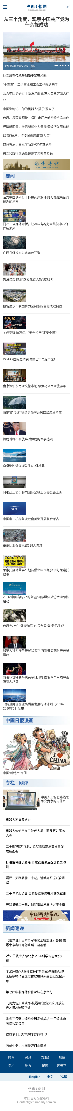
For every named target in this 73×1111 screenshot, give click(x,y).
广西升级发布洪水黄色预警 (21, 253)
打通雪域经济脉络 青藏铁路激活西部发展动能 (36, 865)
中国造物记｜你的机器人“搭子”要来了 (29, 109)
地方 (28, 1065)
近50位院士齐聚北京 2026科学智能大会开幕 (35, 958)
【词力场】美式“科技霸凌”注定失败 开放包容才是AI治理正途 (35, 1005)
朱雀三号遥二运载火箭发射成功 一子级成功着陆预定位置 (36, 1021)
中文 (50, 1076)
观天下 (61, 1065)
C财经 (45, 1057)
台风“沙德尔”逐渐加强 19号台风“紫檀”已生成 (33, 626)
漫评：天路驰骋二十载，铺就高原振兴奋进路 (35, 880)
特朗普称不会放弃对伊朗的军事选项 (28, 439)
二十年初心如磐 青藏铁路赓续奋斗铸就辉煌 (36, 893)
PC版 (63, 1076)
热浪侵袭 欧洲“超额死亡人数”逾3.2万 (28, 279)
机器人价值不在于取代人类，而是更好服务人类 (35, 833)
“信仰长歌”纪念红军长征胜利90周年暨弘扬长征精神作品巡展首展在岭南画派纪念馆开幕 (35, 976)
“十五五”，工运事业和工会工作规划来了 (30, 84)
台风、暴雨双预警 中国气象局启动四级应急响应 (36, 118)
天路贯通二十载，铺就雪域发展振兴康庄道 (35, 904)
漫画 (45, 1065)
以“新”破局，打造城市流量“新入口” (26, 135)
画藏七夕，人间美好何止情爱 (26, 1045)
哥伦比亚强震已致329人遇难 (22, 545)
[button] (56, 65)
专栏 (10, 782)
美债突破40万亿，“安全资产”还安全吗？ (30, 332)
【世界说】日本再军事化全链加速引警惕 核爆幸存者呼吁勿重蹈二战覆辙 (36, 943)
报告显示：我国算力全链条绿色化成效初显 (32, 306)
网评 (23, 782)
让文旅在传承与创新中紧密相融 (25, 75)
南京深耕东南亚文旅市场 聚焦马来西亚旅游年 (34, 386)
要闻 (10, 175)
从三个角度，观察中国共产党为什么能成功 (36, 22)
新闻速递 (14, 928)
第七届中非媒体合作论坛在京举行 (29, 992)
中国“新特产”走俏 (15, 773)
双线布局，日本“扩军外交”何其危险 (27, 144)
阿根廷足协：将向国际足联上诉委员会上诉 (32, 492)
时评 (11, 1057)
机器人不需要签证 (18, 820)
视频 (62, 1057)
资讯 (28, 1057)
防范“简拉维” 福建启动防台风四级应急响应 (32, 412)
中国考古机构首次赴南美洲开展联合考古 (31, 519)
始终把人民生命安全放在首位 (20, 66)
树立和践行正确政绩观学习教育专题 (28, 153)
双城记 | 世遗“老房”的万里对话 (26, 1034)
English (34, 1076)
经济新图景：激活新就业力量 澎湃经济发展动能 (36, 126)
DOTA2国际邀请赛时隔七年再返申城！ (30, 359)
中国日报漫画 (19, 720)
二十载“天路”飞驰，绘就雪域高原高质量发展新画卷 (35, 849)
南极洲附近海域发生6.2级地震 (24, 466)
